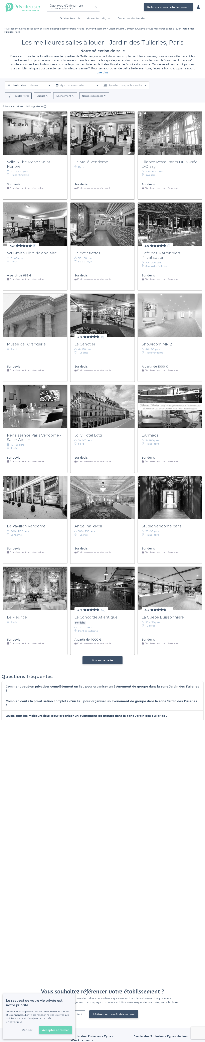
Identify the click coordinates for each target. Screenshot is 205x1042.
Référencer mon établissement (168, 7)
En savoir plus (14, 1021)
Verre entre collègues (98, 18)
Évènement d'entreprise (131, 18)
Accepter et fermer (55, 1030)
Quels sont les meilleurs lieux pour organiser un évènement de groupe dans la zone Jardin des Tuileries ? (87, 716)
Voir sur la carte (102, 660)
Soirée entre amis (70, 18)
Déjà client (76, 1014)
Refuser (27, 1030)
